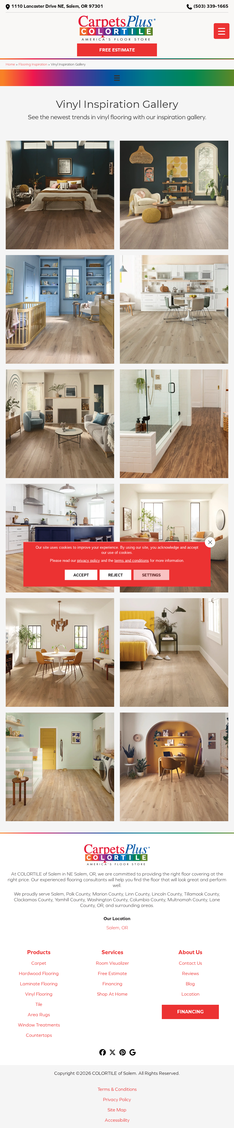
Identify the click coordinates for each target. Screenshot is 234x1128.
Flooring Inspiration (33, 64)
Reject (115, 574)
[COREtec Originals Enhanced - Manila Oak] (60, 538)
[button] (117, 49)
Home (10, 64)
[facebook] (102, 1052)
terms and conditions (131, 560)
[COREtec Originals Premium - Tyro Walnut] (174, 538)
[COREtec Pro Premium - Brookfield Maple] (60, 767)
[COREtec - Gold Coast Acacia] (174, 423)
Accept (81, 574)
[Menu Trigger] (221, 31)
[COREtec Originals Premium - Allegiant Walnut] (174, 652)
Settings (151, 574)
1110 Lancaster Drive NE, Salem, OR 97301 (57, 6)
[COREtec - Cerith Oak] (174, 195)
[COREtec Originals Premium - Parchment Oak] (60, 423)
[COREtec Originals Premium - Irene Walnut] (60, 652)
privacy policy (88, 560)
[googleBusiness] (132, 1052)
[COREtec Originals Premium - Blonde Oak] (174, 767)
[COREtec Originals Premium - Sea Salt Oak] (174, 309)
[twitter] (112, 1052)
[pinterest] (122, 1052)
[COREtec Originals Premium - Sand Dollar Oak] (60, 309)
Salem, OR (117, 927)
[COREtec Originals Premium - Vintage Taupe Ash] (60, 195)
